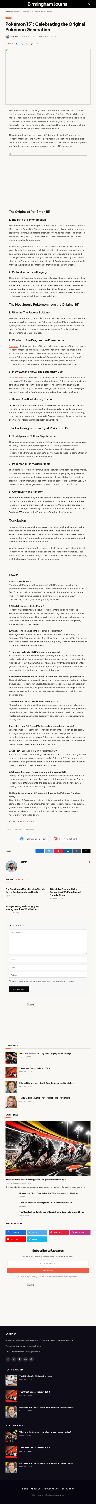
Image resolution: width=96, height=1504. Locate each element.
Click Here (28, 821)
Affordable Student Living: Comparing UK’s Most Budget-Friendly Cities (66, 892)
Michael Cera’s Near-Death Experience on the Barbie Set (46, 1083)
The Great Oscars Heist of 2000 (34, 1068)
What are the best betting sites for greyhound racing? (45, 1053)
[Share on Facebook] (16, 43)
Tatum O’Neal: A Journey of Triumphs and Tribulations (44, 1098)
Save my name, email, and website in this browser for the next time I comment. (43, 981)
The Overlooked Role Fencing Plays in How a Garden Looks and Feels (25, 890)
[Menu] (7, 4)
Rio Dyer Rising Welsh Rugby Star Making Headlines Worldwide (23, 908)
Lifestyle (17, 829)
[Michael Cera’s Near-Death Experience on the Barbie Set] (11, 1087)
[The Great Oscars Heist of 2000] (11, 1072)
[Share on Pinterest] (27, 43)
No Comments (41, 36)
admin (15, 36)
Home (8, 11)
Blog (8, 18)
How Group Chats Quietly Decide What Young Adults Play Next (49, 1193)
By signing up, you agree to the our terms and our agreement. (49, 1277)
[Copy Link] (32, 43)
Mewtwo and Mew (18, 377)
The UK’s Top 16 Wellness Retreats (35, 1376)
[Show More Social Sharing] (37, 43)
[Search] (89, 4)
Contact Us (68, 1489)
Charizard (13, 346)
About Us (35, 1489)
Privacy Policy (63, 1277)
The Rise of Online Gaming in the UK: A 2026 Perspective (45, 1202)
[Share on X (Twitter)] (22, 43)
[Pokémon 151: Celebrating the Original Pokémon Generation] (48, 76)
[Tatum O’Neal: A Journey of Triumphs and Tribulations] (11, 1102)
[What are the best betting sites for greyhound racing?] (11, 1058)
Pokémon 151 (29, 829)
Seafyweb (60, 1495)
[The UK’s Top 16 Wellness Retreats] (11, 1380)
